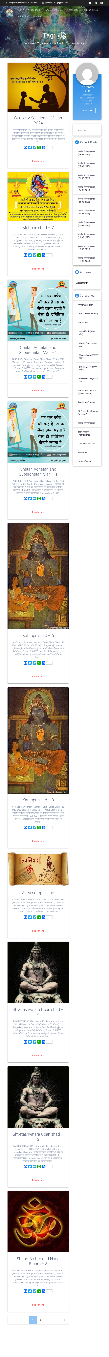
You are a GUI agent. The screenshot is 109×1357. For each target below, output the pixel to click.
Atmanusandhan (54, 10)
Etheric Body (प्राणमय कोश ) (88, 368)
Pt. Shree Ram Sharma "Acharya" (88, 412)
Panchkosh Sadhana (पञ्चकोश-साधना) (87, 392)
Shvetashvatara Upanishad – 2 (38, 1137)
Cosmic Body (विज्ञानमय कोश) (88, 356)
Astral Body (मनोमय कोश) (87, 333)
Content (37, 16)
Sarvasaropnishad (38, 892)
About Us (23, 16)
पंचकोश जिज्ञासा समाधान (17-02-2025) (86, 259)
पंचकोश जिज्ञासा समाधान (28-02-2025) (86, 153)
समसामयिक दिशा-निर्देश (87, 444)
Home (21, 10)
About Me (87, 110)
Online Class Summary (88, 314)
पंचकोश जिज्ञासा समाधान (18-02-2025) (86, 247)
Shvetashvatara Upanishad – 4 (38, 1012)
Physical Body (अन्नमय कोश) (88, 380)
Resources (72, 10)
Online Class (91, 10)
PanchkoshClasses (86, 402)
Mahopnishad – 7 (38, 227)
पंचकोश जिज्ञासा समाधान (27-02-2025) (86, 164)
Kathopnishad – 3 (38, 800)
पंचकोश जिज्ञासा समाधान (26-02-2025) (86, 176)
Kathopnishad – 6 (38, 635)
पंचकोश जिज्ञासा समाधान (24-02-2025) (86, 200)
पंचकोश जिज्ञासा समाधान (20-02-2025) (86, 224)
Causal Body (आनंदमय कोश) (88, 344)
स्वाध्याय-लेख (82, 452)
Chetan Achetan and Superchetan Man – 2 (38, 350)
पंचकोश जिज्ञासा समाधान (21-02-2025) (86, 212)
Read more (38, 161)
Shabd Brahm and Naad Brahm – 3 (38, 1261)
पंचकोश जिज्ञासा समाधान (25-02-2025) (86, 188)
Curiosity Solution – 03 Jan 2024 (38, 120)
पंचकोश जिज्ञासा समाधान (86, 423)
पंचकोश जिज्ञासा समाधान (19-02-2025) (86, 235)
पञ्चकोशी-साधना (85, 461)
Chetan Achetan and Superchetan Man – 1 (38, 472)
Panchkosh (34, 10)
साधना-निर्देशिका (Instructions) (84, 433)
